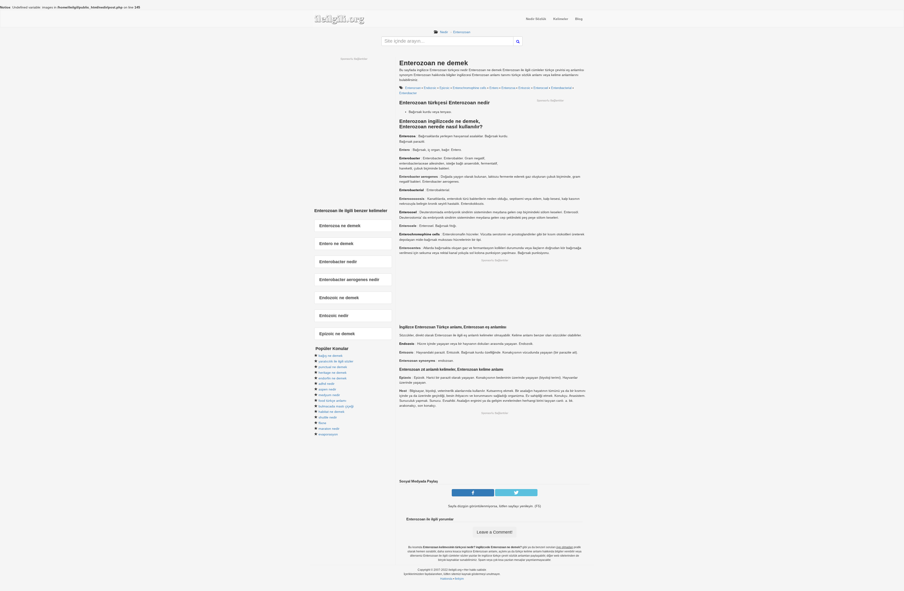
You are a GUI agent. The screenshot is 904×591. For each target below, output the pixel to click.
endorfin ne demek (333, 378)
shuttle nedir (328, 417)
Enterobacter (408, 93)
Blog (579, 19)
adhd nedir (327, 384)
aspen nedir (327, 389)
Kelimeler (560, 19)
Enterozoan (461, 32)
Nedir (444, 32)
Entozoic (524, 88)
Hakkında (446, 578)
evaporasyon (328, 434)
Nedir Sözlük (536, 19)
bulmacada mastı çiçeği (336, 406)
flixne (322, 423)
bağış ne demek (331, 356)
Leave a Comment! (495, 532)
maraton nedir (329, 428)
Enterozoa (508, 88)
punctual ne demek (333, 367)
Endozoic (430, 88)
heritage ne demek (333, 372)
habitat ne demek (331, 412)
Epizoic (445, 88)
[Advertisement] (550, 135)
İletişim (459, 578)
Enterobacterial (561, 88)
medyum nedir (329, 395)
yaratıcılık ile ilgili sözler (336, 361)
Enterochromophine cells (469, 88)
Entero (493, 88)
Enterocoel (540, 88)
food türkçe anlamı (332, 400)
